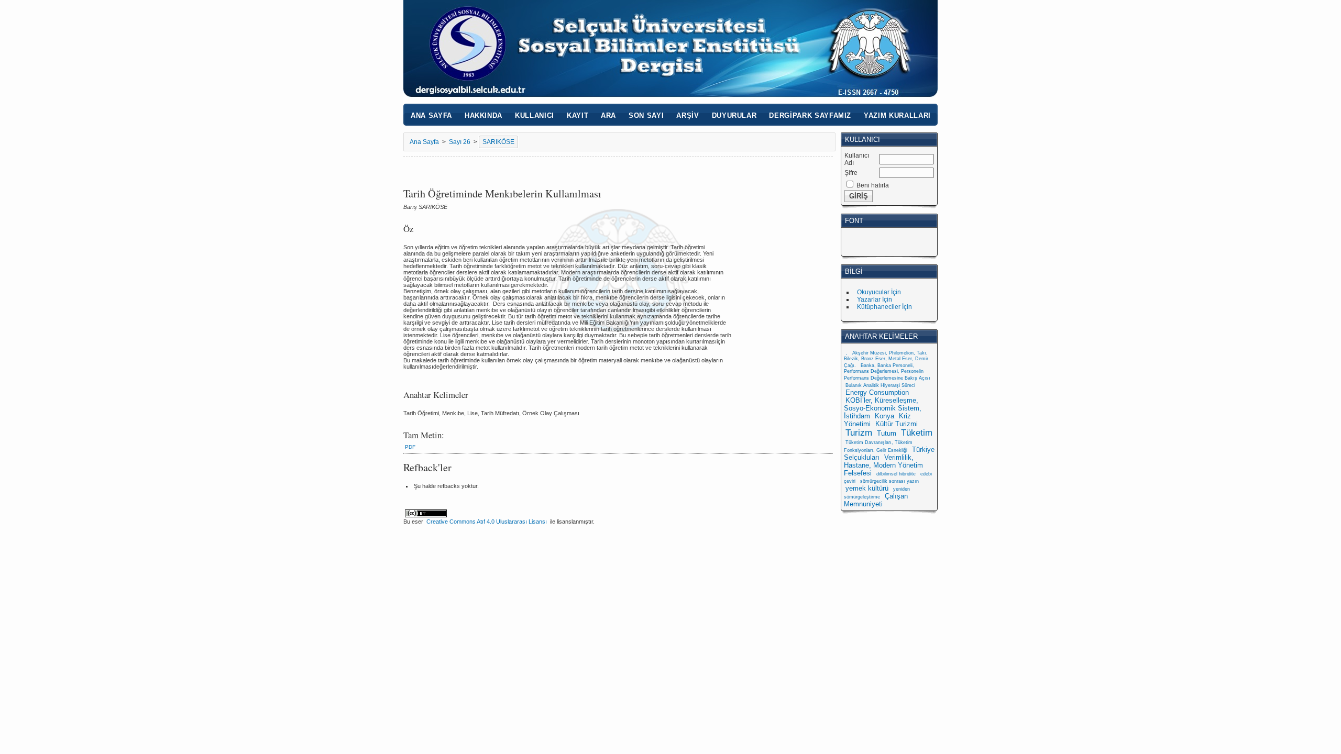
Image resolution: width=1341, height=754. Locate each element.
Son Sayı (646, 115)
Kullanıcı (534, 115)
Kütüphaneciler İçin (884, 307)
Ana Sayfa (431, 115)
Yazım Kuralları (897, 115)
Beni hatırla (872, 185)
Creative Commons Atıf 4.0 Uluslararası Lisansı (486, 521)
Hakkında (483, 115)
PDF (410, 447)
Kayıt (577, 115)
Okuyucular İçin (879, 292)
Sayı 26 (459, 142)
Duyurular (734, 115)
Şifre (851, 172)
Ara (608, 115)
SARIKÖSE (498, 142)
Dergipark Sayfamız (810, 115)
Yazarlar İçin (874, 299)
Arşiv (687, 115)
